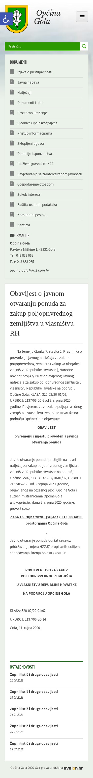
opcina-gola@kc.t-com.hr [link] (29, 270)
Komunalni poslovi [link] (31, 215)
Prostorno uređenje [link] (32, 113)
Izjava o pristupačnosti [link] (34, 72)
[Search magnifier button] (84, 46)
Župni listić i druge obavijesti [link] (34, 675)
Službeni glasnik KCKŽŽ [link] (35, 164)
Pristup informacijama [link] (34, 133)
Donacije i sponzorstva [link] (34, 154)
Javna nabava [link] (28, 82)
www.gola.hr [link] (20, 502)
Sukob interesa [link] (28, 195)
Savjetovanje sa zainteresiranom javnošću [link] (49, 174)
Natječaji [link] (24, 93)
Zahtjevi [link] (23, 225)
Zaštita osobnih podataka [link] (37, 205)
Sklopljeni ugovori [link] (31, 144)
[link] (6, 18)
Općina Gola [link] (33, 19)
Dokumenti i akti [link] (30, 103)
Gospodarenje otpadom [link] (35, 184)
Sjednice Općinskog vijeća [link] (37, 123)
